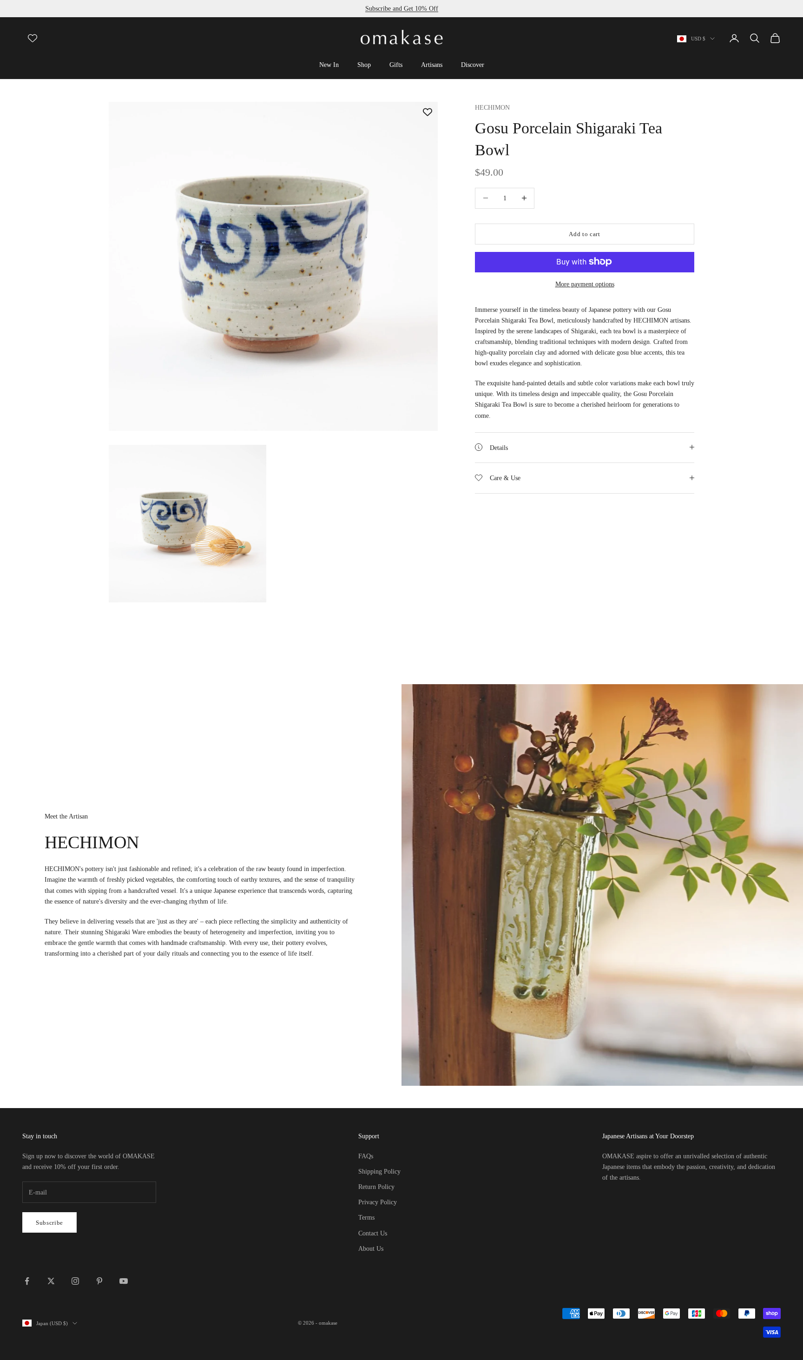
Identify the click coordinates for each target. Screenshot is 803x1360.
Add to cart (584, 233)
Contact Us (372, 1233)
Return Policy (376, 1186)
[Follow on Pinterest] (99, 1281)
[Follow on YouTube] (123, 1281)
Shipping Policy (379, 1171)
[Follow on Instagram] (75, 1281)
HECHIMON (492, 107)
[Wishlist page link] (32, 38)
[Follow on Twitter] (51, 1281)
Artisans (431, 64)
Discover (472, 64)
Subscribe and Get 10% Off (401, 8)
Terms (366, 1217)
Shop (364, 64)
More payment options (584, 283)
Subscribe (49, 1222)
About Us (370, 1248)
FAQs (365, 1156)
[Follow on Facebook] (27, 1281)
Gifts (395, 64)
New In (329, 64)
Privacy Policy (377, 1202)
